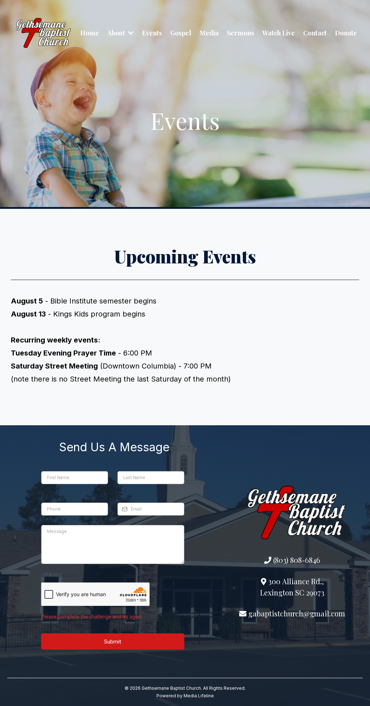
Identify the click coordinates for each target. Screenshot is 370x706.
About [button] (116, 33)
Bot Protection (59, 575)
